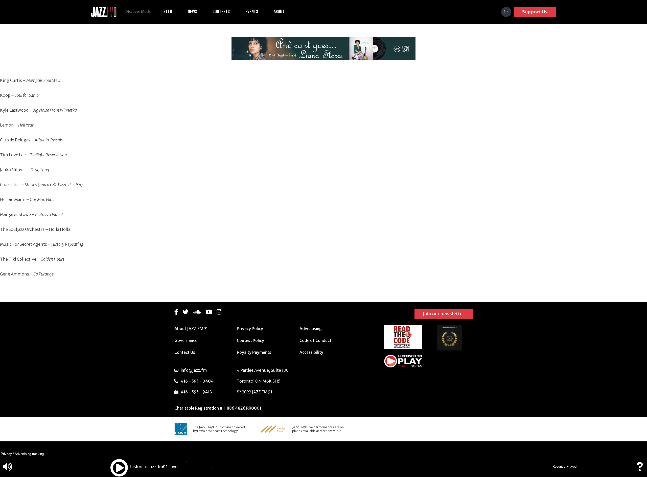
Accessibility (311, 352)
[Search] (506, 12)
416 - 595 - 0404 (197, 381)
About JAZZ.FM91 (191, 328)
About (279, 12)
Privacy (6, 454)
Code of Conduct (315, 340)
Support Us (535, 12)
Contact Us (184, 352)
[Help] (640, 469)
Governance (185, 340)
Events (251, 12)
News (192, 12)
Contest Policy (250, 340)
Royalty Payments (254, 352)
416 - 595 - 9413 (196, 391)
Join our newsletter (443, 314)
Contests (221, 12)
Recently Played (564, 466)
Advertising (310, 328)
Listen (166, 12)
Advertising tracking (29, 454)
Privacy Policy (250, 328)
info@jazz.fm (194, 370)
